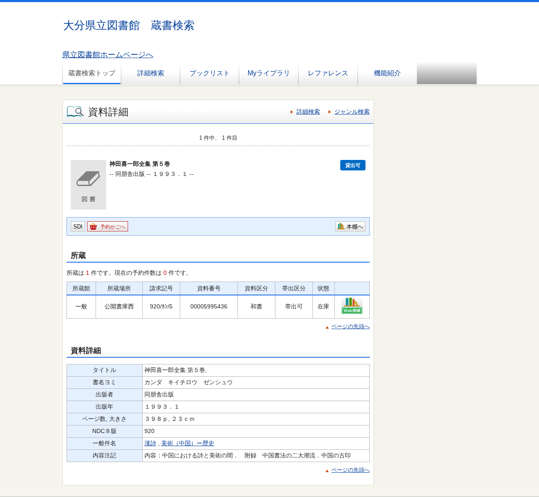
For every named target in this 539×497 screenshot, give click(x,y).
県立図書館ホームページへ (107, 54)
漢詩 (150, 443)
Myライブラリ (269, 73)
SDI (78, 226)
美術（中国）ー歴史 (187, 443)
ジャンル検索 (352, 111)
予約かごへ (112, 227)
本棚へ (355, 226)
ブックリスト (209, 73)
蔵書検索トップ (91, 73)
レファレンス (328, 73)
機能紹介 (387, 73)
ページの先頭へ (350, 326)
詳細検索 (150, 73)
